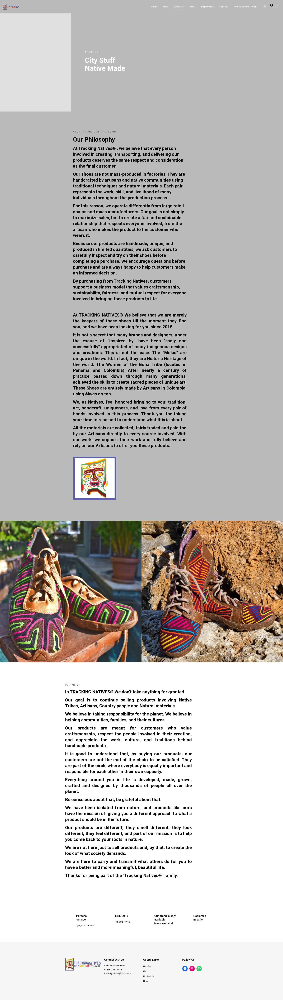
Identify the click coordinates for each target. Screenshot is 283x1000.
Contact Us (148, 976)
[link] (71, 591)
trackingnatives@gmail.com (117, 973)
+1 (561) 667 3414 (113, 969)
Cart (145, 971)
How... (146, 981)
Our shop (147, 966)
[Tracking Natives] (11, 6)
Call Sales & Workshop (115, 965)
